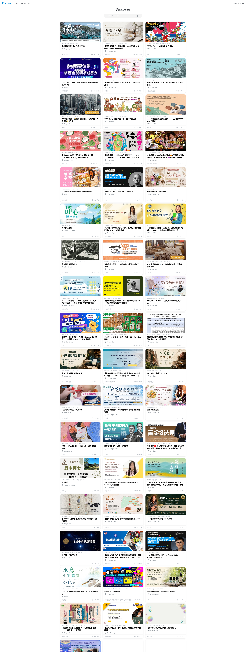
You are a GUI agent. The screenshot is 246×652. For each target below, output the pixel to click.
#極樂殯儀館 (151, 91)
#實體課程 (65, 91)
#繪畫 (64, 454)
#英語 (149, 236)
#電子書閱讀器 (66, 382)
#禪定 (64, 236)
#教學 (149, 527)
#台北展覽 (108, 164)
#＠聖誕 (149, 200)
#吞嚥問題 (65, 418)
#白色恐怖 (65, 309)
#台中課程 (108, 563)
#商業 (106, 454)
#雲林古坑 (108, 527)
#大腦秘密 (108, 236)
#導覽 (64, 127)
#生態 (64, 600)
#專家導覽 (108, 345)
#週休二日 (108, 491)
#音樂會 (149, 636)
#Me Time (150, 600)
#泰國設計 (108, 309)
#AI (106, 200)
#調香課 (107, 54)
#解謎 (149, 127)
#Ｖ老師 (64, 200)
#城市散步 (150, 382)
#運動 (106, 273)
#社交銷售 (150, 454)
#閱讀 (149, 491)
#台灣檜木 (65, 273)
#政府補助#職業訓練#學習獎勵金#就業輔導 (118, 600)
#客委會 (64, 164)
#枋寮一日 (65, 54)
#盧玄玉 (149, 309)
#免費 (106, 127)
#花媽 (106, 91)
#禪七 (64, 491)
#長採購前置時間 (110, 382)
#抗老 (106, 418)
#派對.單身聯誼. (152, 164)
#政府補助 (108, 636)
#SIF (148, 54)
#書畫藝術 (65, 636)
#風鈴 (64, 527)
